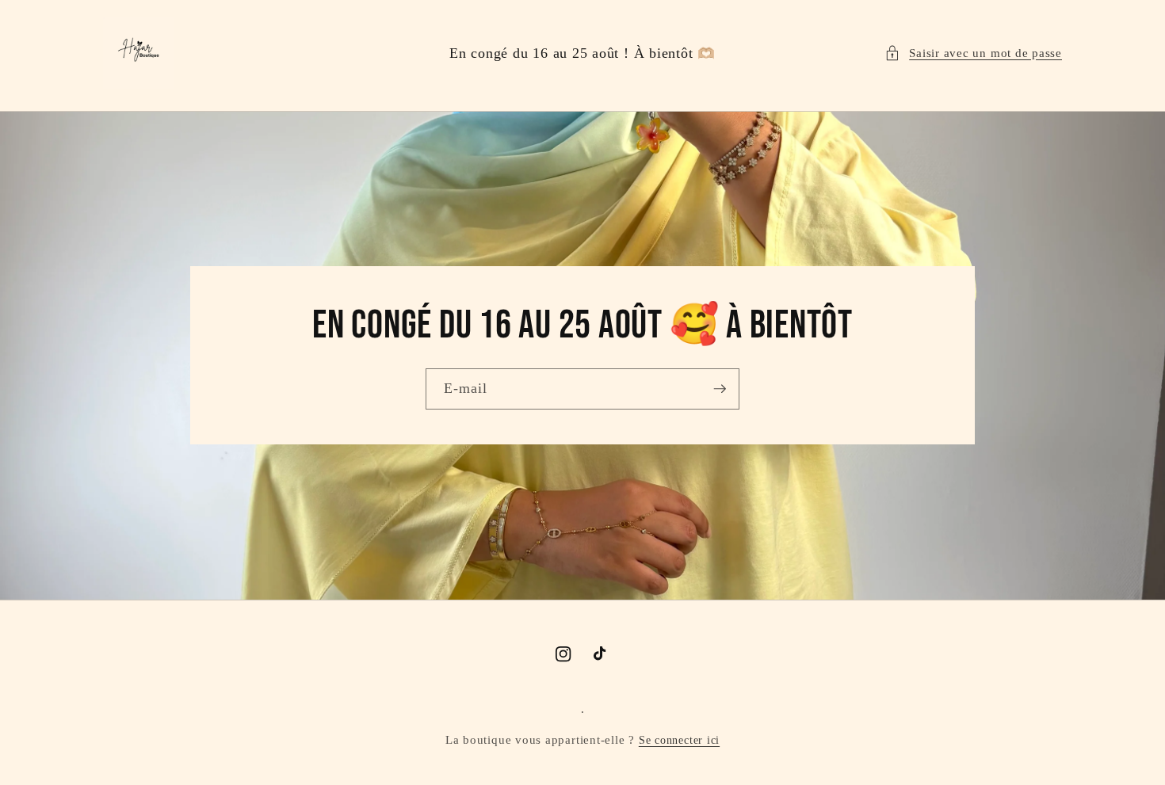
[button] (973, 53)
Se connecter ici (679, 740)
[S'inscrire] (720, 389)
